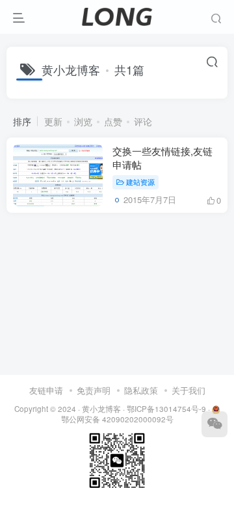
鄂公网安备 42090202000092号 (117, 419)
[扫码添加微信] (215, 424)
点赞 (113, 121)
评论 (143, 121)
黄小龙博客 (101, 409)
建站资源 (140, 181)
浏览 (83, 121)
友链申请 (46, 390)
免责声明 (93, 390)
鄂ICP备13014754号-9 (166, 409)
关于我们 (188, 390)
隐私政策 (141, 390)
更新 (53, 121)
